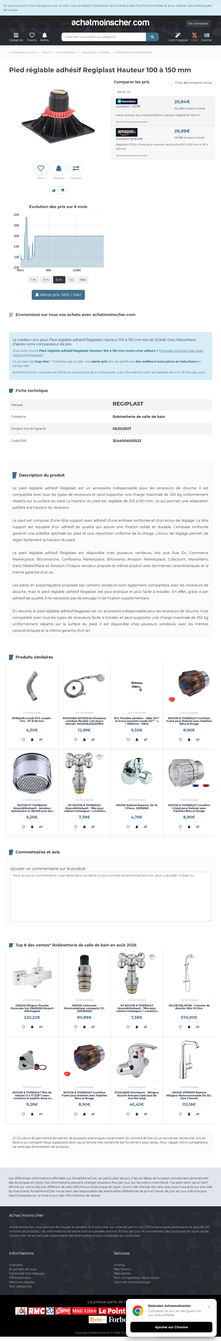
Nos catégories (20, 1286)
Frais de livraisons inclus (193, 83)
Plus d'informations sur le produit (132, 122)
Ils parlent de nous (23, 1269)
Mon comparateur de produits (136, 1278)
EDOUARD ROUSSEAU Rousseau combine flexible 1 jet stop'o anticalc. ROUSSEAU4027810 (84, 721)
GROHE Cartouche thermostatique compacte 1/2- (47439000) (84, 1008)
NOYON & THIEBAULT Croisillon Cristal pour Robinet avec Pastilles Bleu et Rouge (189, 808)
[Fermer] (208, 1306)
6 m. (59, 280)
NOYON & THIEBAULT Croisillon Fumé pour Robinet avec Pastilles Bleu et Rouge (189, 721)
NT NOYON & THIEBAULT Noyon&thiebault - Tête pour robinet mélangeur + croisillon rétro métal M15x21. (84, 809)
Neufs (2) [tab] (124, 92)
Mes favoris (122, 1269)
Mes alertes (122, 1273)
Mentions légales (22, 1282)
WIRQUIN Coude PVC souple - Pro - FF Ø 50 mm (32, 720)
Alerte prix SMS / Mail (60, 294)
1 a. (71, 280)
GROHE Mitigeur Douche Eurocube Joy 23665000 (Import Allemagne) (32, 1008)
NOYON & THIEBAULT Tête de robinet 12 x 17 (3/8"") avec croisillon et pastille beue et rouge (32, 1097)
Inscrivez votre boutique (132, 1282)
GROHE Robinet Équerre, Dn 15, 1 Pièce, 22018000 (137, 807)
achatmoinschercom (110, 22)
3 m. (46, 280)
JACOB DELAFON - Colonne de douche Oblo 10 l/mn (189, 1007)
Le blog (119, 1265)
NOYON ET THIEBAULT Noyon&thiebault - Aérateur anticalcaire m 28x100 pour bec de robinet (32, 809)
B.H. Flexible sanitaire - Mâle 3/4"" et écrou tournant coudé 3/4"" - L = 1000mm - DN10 (136, 721)
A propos (16, 1265)
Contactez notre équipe (26, 1273)
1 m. (33, 280)
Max (83, 280)
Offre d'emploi (20, 1278)
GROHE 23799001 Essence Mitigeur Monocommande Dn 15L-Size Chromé (189, 1095)
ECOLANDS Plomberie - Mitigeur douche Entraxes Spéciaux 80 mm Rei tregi (137, 1095)
